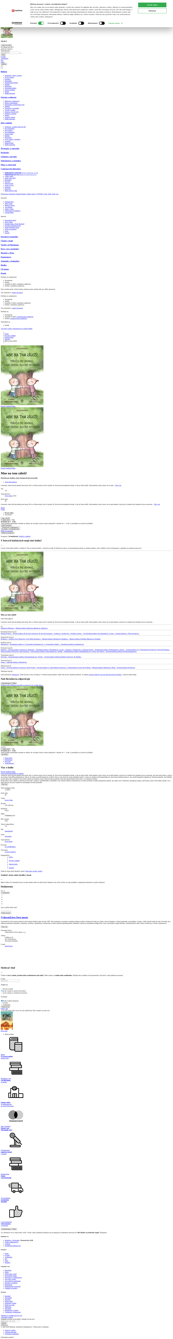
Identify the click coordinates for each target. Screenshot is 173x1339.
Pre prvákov (9, 130)
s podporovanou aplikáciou (24, 317)
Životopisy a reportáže (12, 108)
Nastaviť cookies (10, 1330)
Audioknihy (4, 58)
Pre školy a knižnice (11, 1283)
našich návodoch (17, 292)
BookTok (8, 189)
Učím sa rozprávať (11, 229)
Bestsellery (8, 180)
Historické (8, 86)
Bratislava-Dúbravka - (24, 628)
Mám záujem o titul (11, 190)
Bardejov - (14, 650)
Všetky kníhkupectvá (11, 1242)
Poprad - (104, 650)
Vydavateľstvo (9, 763)
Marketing (8, 1307)
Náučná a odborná (8, 97)
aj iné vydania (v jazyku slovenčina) (14, 991)
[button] (86, 521)
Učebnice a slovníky (9, 157)
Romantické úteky (10, 220)
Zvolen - (124, 633)
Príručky (7, 339)
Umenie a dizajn (10, 117)
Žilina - (123, 668)
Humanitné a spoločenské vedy (15, 105)
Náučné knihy (9, 143)
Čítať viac (118, 485)
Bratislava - (17, 639)
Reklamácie (8, 1285)
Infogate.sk (15, 674)
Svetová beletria (10, 90)
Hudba (4, 265)
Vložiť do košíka (6, 525)
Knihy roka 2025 (10, 178)
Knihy (3, 55)
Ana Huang (8, 207)
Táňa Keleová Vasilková (12, 211)
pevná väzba (9, 800)
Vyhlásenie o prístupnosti (13, 1312)
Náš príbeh (8, 1298)
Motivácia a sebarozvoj (12, 101)
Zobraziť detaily (114, 23)
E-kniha (5, 1003)
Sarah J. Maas (9, 209)
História (7, 106)
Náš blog (8, 1299)
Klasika (7, 84)
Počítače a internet (10, 114)
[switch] (63, 23)
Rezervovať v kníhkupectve (10, 528)
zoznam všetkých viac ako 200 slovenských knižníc (105, 674)
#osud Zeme (5, 773)
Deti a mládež (6, 123)
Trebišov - (69, 644)
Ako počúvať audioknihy (13, 1281)
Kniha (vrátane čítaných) (10, 1001)
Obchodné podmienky (12, 1334)
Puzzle (3, 273)
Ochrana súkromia (10, 1332)
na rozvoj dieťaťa (10, 852)
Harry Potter (9, 222)
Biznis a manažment (11, 103)
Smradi (7, 233)
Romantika (8, 81)
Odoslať (4, 1323)
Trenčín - (59, 657)
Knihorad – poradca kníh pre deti (15, 127)
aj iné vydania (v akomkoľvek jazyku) (15, 993)
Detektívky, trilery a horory (13, 75)
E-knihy (3, 57)
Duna (6, 231)
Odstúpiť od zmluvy (11, 1288)
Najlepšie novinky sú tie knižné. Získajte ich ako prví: (18, 1319)
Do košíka (5, 754)
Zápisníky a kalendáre (10, 261)
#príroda (11, 773)
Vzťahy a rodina (10, 110)
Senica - (14, 662)
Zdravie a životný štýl (12, 112)
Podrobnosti (8, 760)
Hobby (7, 115)
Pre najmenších (9, 128)
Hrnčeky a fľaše (7, 253)
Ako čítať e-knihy (10, 1279)
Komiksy (8, 79)
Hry (2, 60)
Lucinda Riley (9, 212)
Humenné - (43, 650)
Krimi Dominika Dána (12, 227)
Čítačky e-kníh (7, 241)
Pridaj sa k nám (10, 1305)
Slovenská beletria (10, 88)
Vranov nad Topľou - (114, 651)
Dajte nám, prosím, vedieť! (33, 871)
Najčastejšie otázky (11, 1276)
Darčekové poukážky (9, 237)
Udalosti (7, 1244)
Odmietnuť (152, 11)
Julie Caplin (8, 203)
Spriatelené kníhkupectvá (13, 1246)
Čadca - (13, 668)
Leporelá (7, 141)
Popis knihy (8, 758)
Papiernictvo (6, 257)
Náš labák (8, 1308)
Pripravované (9, 183)
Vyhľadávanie (5, 51)
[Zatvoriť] (1, 545)
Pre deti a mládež (10, 335)
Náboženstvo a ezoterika (11, 161)
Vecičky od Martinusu (10, 245)
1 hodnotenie (5, 893)
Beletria (4, 72)
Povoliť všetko (152, 5)
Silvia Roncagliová (11, 482)
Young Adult (9, 134)
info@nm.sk (9, 946)
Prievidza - (19, 657)
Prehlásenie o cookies (11, 1310)
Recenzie (8, 761)
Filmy (3, 62)
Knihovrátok (9, 1301)
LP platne (5, 269)
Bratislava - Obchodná (12, 1240)
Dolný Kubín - (51, 668)
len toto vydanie (8, 989)
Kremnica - (61, 633)
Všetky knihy (9, 176)
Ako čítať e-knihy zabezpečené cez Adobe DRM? (16, 329)
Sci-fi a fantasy (9, 77)
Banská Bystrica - (23, 633)
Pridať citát (4, 1009)
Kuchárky (5, 153)
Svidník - (74, 651)
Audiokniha (6, 1005)
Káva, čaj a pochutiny (10, 249)
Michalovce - (27, 644)
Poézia (7, 92)
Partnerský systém (10, 1303)
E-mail (3, 979)
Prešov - (138, 650)
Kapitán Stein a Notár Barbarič (14, 224)
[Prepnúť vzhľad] (2, 67)
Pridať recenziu (6, 913)
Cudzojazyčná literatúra (11, 169)
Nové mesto (8, 496)
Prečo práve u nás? (11, 1274)
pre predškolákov (10, 847)
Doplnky (4, 64)
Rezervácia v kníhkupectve (13, 1277)
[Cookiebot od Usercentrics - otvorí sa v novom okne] (17, 23)
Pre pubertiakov (10, 132)
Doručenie (8, 1270)
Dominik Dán (9, 202)
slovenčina (8, 836)
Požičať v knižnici (25, 536)
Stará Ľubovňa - (38, 651)
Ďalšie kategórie (10, 93)
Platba (7, 1272)
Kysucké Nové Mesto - (94, 668)
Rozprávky (8, 137)
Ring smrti (4, 1031)
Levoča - (73, 650)
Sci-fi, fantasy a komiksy (12, 139)
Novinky (7, 182)
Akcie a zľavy (9, 185)
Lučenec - (92, 633)
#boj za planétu (19, 773)
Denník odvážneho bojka (13, 226)
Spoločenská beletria (11, 83)
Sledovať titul (5, 1007)
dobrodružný (9, 831)
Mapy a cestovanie (8, 165)
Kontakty (8, 1296)
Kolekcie (8, 187)
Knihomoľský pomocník (12, 1286)
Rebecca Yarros (10, 205)
